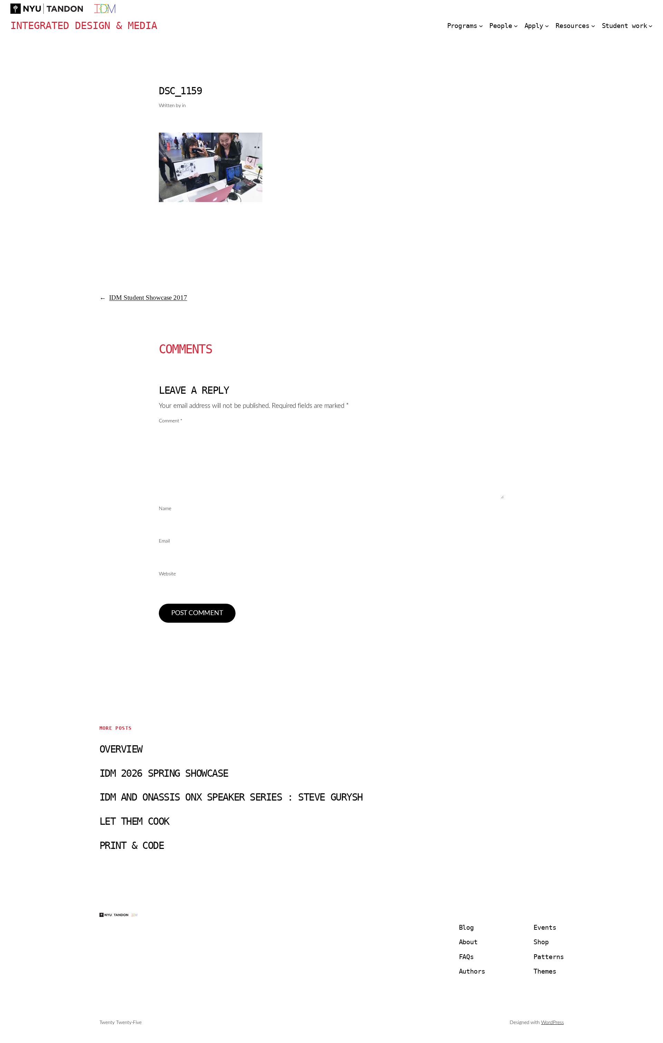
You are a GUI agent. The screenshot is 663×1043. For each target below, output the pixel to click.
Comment (170, 420)
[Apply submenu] (547, 26)
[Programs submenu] (481, 26)
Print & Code (131, 846)
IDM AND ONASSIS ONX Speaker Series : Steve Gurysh (231, 797)
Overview (120, 749)
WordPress (552, 1022)
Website (167, 573)
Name (165, 508)
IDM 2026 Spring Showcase (163, 773)
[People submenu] (516, 26)
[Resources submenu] (593, 26)
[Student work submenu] (650, 26)
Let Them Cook (134, 821)
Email (164, 541)
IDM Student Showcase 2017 (148, 297)
